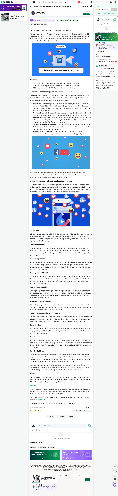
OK (88, 479)
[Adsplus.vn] (33, 13)
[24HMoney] (7, 2)
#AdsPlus (33, 447)
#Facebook (51, 447)
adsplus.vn (42, 399)
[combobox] (99, 9)
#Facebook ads (42, 447)
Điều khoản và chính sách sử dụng (61, 470)
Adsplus (33, 385)
